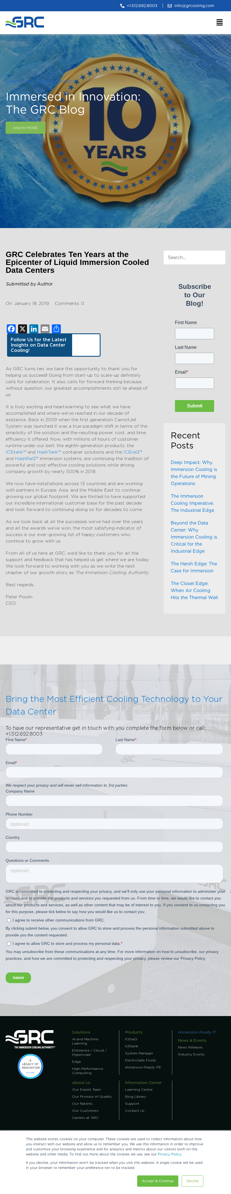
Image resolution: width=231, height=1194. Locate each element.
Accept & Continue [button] (158, 1181)
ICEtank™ (16, 452)
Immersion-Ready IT (197, 1032)
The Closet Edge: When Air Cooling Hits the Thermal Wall (194, 590)
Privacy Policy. (170, 1154)
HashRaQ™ (27, 458)
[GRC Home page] (25, 28)
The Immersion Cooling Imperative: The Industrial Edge (192, 503)
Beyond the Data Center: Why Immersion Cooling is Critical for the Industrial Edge (194, 537)
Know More (25, 128)
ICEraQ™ (132, 452)
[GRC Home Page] (30, 1047)
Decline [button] (192, 1181)
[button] (219, 23)
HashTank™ (49, 452)
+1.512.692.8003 (24, 734)
